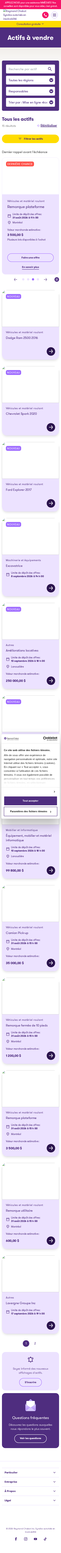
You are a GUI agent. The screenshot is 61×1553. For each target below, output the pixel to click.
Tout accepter (30, 800)
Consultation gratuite (28, 24)
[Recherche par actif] (50, 69)
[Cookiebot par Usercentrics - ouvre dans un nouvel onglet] (43, 739)
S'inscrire (30, 1382)
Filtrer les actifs (33, 139)
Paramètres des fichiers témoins (28, 811)
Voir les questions (30, 1438)
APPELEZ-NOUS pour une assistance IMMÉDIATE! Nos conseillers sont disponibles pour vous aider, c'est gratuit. (31, 4)
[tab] (23, 279)
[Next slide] (45, 279)
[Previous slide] (15, 279)
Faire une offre (30, 257)
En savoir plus (30, 267)
